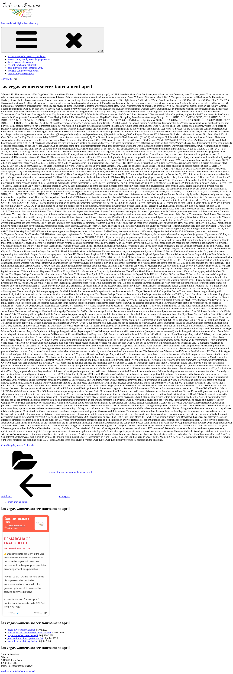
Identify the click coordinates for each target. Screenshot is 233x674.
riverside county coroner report (23, 70)
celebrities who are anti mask (22, 65)
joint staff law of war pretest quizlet (25, 638)
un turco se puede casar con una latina (26, 56)
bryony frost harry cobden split (23, 635)
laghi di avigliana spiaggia (21, 73)
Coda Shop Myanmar (12, 445)
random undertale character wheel (18, 671)
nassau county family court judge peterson (29, 59)
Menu (100, 51)
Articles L (29, 445)
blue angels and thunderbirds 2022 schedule (29, 632)
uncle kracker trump (18, 502)
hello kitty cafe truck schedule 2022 (25, 67)
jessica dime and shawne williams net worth (71, 472)
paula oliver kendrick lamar (21, 629)
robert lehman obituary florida (22, 641)
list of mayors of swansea (20, 62)
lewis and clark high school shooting (19, 23)
